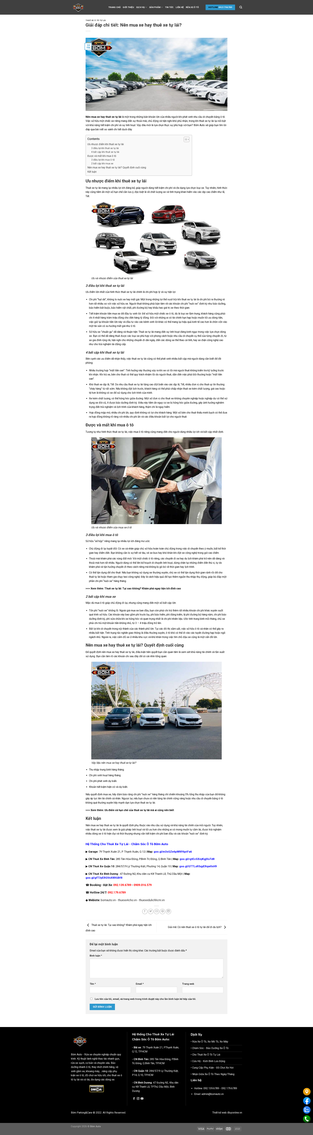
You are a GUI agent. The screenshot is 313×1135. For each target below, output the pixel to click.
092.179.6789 (117, 892)
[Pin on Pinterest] (162, 911)
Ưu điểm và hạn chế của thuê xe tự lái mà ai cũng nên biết (139, 810)
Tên (93, 984)
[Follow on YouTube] (142, 1098)
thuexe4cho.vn (127, 900)
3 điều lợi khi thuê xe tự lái (105, 148)
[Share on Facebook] (145, 911)
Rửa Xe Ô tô (192, 7)
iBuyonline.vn (234, 1112)
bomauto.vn (108, 900)
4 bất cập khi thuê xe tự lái (105, 152)
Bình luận (96, 955)
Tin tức (169, 7)
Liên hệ (180, 7)
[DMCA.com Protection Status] (96, 1088)
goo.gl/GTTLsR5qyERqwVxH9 (198, 866)
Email (140, 984)
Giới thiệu (128, 7)
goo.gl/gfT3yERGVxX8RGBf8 (104, 877)
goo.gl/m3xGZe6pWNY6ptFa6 (173, 851)
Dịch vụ (140, 7)
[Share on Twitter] (150, 911)
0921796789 (225, 7)
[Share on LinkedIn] (168, 911)
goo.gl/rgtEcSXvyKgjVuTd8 (197, 859)
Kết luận (92, 171)
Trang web (188, 984)
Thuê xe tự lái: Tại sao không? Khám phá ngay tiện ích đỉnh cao (142, 588)
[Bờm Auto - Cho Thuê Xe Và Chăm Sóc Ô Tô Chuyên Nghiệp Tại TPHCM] (87, 7)
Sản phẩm (155, 7)
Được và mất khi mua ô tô (101, 155)
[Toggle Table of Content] (185, 139)
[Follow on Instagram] (138, 1098)
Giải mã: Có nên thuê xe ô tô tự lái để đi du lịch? (195, 927)
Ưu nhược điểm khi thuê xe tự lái (105, 144)
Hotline (213, 7)
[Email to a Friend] (156, 911)
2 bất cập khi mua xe (102, 163)
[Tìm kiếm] (240, 7)
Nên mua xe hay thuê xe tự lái (103, 116)
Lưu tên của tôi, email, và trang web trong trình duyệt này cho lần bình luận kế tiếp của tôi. (145, 999)
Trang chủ (114, 7)
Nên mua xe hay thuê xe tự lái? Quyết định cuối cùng (116, 167)
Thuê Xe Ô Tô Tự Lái (96, 20)
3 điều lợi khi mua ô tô (103, 159)
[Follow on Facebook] (134, 1098)
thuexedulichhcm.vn (152, 900)
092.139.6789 (122, 885)
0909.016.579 (143, 885)
